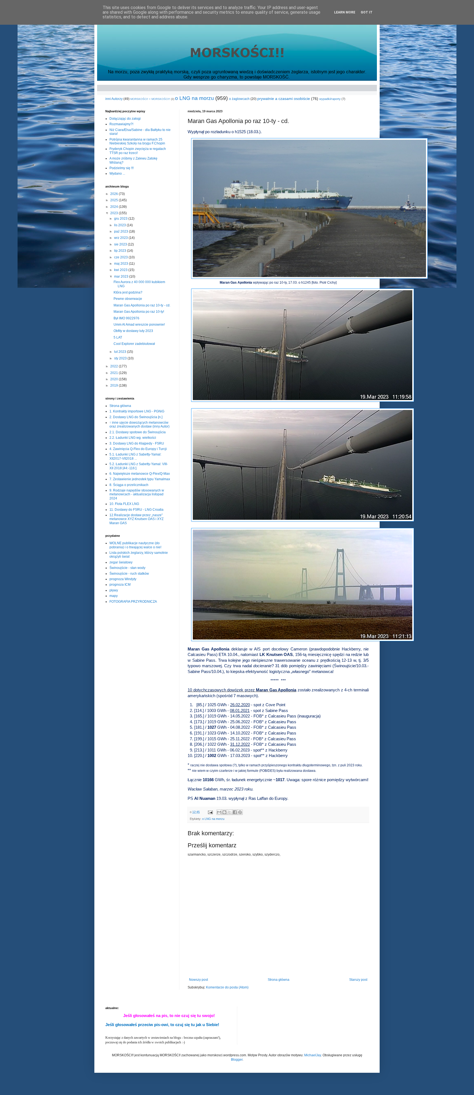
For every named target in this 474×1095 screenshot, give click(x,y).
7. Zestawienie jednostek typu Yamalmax (139, 479)
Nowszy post (198, 980)
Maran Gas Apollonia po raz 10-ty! (139, 312)
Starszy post (358, 980)
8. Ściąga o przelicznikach (128, 485)
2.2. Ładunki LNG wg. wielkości (132, 438)
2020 (114, 379)
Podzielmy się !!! (121, 168)
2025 (114, 200)
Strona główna (278, 980)
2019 (114, 385)
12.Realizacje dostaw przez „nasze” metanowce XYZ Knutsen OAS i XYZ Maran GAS (136, 519)
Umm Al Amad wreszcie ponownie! (139, 324)
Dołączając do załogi (125, 119)
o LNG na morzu (194, 98)
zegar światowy (120, 562)
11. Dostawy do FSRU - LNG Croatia (136, 510)
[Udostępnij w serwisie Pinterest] (240, 812)
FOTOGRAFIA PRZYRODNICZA (133, 602)
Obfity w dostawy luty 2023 (133, 331)
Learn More (344, 12)
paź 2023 (121, 231)
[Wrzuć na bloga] (224, 812)
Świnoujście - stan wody (127, 568)
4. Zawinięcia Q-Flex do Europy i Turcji (138, 449)
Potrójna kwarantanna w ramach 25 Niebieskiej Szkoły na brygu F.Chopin (137, 141)
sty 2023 (121, 358)
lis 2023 (120, 225)
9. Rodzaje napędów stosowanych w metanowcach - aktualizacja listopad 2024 (136, 494)
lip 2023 (120, 251)
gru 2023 (121, 218)
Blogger (236, 1060)
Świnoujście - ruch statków (129, 574)
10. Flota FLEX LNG (124, 504)
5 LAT (118, 337)
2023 (114, 213)
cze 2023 (121, 257)
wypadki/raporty (330, 98)
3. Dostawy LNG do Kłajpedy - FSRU (136, 443)
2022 (114, 366)
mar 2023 (121, 276)
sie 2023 (121, 244)
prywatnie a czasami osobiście (283, 98)
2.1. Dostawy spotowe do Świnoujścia (137, 432)
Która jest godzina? (128, 292)
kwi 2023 (121, 270)
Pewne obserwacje (128, 299)
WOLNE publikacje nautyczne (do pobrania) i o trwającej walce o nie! (135, 545)
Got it (367, 12)
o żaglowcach (239, 99)
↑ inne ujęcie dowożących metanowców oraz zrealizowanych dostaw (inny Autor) (139, 424)
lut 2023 (120, 352)
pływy (113, 590)
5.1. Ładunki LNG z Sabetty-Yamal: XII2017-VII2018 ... (135, 456)
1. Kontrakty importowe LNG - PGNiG (136, 411)
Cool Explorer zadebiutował (134, 344)
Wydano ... (117, 173)
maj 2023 (121, 264)
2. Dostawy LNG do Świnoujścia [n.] (135, 417)
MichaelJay (312, 1055)
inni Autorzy (114, 99)
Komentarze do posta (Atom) (227, 987)
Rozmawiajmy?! (121, 124)
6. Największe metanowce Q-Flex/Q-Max (139, 474)
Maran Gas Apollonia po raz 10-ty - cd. (142, 305)
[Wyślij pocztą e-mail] (219, 812)
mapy (113, 596)
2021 (114, 373)
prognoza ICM (120, 584)
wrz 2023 (121, 238)
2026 (114, 194)
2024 (114, 207)
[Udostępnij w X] (229, 812)
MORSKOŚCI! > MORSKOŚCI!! (150, 98)
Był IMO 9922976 (126, 318)
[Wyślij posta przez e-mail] (210, 812)
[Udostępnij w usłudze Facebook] (235, 812)
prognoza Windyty (122, 579)
